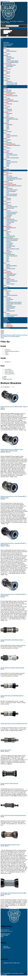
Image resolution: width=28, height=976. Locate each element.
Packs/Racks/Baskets (8, 237)
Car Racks (6, 174)
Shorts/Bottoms (10, 308)
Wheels (5, 159)
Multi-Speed (9, 66)
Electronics (6, 187)
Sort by (2, 387)
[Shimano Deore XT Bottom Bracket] (14, 774)
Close (2, 333)
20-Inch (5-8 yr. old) (11, 84)
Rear (7, 116)
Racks (8, 250)
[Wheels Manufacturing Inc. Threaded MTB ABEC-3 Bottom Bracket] (14, 533)
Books (8, 229)
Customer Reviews (15, 336)
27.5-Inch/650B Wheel (12, 62)
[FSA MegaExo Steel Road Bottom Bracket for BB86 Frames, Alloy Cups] (14, 883)
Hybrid (5, 77)
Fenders (5, 201)
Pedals (5, 132)
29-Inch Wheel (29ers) (12, 61)
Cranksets (6, 107)
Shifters (5, 146)
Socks (8, 309)
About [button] (5, 322)
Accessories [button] (6, 170)
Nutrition (6, 230)
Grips (7, 120)
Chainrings (6, 102)
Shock (8, 261)
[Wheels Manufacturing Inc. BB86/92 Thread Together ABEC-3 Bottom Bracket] (14, 440)
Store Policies (9, 325)
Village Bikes (8, 973)
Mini (7, 260)
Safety (5, 262)
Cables (5, 97)
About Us (8, 323)
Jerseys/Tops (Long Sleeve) (13, 303)
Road (5, 48)
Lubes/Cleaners (10, 275)
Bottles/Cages (10, 208)
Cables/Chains (10, 222)
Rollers (8, 282)
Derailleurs (6, 112)
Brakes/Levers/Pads (8, 94)
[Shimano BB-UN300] (14, 740)
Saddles (5, 138)
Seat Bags (9, 251)
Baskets (8, 241)
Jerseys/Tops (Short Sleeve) (14, 302)
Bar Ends (6, 88)
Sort (2, 332)
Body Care (6, 171)
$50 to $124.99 (9, 372)
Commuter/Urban (7, 63)
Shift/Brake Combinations (9, 144)
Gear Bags (9, 244)
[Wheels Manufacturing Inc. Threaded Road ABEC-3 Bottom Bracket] (14, 584)
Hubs (7, 164)
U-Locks (8, 223)
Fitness (5, 74)
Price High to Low (19, 335)
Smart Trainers (10, 284)
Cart (7, 35)
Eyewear (6, 197)
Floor (7, 258)
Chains (5, 105)
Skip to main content (5, 1)
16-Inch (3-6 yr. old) (11, 83)
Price (2, 365)
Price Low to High (10, 335)
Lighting (5, 209)
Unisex (7, 361)
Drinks (8, 234)
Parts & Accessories (11, 135)
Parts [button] (4, 87)
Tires (7, 156)
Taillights (8, 216)
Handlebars (6, 123)
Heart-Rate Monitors (11, 194)
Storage (5, 269)
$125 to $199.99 (10, 374)
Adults (8, 293)
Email (2, 936)
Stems (5, 149)
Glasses (8, 199)
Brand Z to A (7, 336)
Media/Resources (7, 226)
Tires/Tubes (6, 152)
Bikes (7, 73)
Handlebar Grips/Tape (9, 117)
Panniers (8, 247)
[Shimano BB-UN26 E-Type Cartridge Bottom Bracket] (14, 714)
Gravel (5, 52)
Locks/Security (7, 217)
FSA (6, 352)
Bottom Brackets (7, 91)
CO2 (7, 257)
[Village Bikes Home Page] (8, 19)
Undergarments (10, 310)
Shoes (5, 312)
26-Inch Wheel (10, 58)
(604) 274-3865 (4, 935)
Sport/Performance (11, 51)
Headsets (6, 130)
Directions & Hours (5, 933)
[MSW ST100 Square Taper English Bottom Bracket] (14, 806)
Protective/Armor (11, 306)
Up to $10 (8, 369)
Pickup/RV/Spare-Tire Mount (14, 178)
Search (3, 25)
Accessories (9, 299)
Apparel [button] (5, 288)
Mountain (6, 55)
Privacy (21, 973)
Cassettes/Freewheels (8, 99)
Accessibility (4, 974)
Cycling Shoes (10, 316)
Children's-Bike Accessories (10, 184)
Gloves (8, 300)
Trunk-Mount (9, 180)
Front (7, 114)
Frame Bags (9, 243)
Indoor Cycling (7, 278)
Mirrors (8, 267)
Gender (3, 358)
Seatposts (6, 141)
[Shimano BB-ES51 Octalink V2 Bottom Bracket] (14, 658)
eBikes (5, 86)
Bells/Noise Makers (11, 265)
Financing (6, 321)
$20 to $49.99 (9, 370)
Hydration (6, 203)
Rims (7, 166)
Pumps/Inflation (7, 253)
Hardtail (8, 59)
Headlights (9, 215)
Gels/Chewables (10, 236)
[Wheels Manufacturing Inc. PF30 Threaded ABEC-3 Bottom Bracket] (14, 486)
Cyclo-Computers (11, 191)
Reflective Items (10, 268)
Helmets (5, 289)
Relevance (3, 335)
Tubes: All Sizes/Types (12, 157)
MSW (7, 354)
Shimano (7, 349)
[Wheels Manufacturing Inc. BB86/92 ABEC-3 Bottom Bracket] (14, 397)
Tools (7, 276)
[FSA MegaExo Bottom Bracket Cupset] (14, 835)
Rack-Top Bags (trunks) (12, 248)
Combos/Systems (11, 213)
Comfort (5, 67)
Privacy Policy (9, 326)
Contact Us (6, 328)
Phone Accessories (11, 195)
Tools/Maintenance (8, 272)
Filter (2, 330)
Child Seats (6, 181)
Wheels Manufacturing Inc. (12, 351)
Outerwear (9, 305)
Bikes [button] (5, 47)
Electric (5, 70)
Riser (7, 127)
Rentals (5, 319)
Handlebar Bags (10, 246)
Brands (3, 346)
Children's (6, 80)
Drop (7, 126)
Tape (7, 121)
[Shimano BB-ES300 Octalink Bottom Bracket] (14, 630)
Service (5, 318)
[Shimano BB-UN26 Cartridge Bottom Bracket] (14, 686)
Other (7, 128)
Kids (7, 292)
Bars (7, 233)
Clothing (5, 296)
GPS (7, 192)
